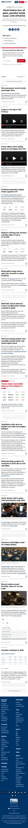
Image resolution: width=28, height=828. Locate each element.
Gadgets (18, 716)
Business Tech (19, 718)
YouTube (12, 792)
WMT (4, 251)
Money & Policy (5, 730)
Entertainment (4, 769)
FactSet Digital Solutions (13, 818)
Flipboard (15, 29)
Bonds (2, 748)
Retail (2, 755)
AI (16, 723)
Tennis (17, 745)
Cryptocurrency (5, 742)
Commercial (19, 704)
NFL (17, 732)
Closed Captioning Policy (14, 813)
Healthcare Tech (20, 720)
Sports (18, 729)
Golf (17, 743)
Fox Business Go (20, 784)
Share (26, 102)
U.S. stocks (4, 404)
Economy (4, 724)
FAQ (17, 765)
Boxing (17, 739)
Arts (2, 780)
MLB (17, 735)
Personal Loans (5, 709)
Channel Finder (19, 758)
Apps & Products (20, 786)
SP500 (4, 397)
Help (14, 810)
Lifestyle (4, 767)
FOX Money (4, 720)
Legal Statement (22, 818)
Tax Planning (4, 718)
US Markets (4, 740)
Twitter (12, 29)
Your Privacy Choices (15, 808)
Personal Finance (4, 700)
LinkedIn (18, 792)
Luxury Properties (20, 706)
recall (25, 322)
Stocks (3, 739)
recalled (7, 314)
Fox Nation (18, 782)
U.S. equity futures (6, 522)
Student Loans (4, 705)
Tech (17, 710)
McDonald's (23, 285)
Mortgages (4, 703)
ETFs (2, 750)
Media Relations (20, 767)
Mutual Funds (4, 759)
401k (2, 715)
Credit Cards (4, 707)
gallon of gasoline (18, 672)
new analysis (21, 437)
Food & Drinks (4, 778)
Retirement (4, 717)
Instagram (9, 792)
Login (16, 2)
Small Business (5, 732)
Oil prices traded (5, 566)
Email (18, 29)
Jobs (17, 760)
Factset (18, 817)
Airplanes (3, 777)
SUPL (4, 209)
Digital (17, 712)
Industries (3, 754)
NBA (17, 733)
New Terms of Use (14, 803)
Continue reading (21, 573)
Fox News (18, 780)
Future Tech (19, 721)
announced (7, 95)
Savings (3, 711)
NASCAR (18, 737)
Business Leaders (5, 752)
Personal (18, 702)
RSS (22, 792)
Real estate (4, 167)
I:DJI (4, 394)
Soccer (17, 741)
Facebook (10, 29)
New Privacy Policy (20, 764)
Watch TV (22, 2)
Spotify (12, 795)
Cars (2, 775)
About (18, 755)
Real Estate (19, 700)
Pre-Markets (4, 757)
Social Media (19, 714)
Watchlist (4, 763)
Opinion (18, 749)
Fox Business (6, 1)
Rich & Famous (4, 771)
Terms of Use (19, 762)
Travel (2, 773)
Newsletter (25, 792)
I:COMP (4, 400)
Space (17, 725)
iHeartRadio (15, 795)
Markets (4, 736)
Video (18, 752)
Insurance (3, 713)
